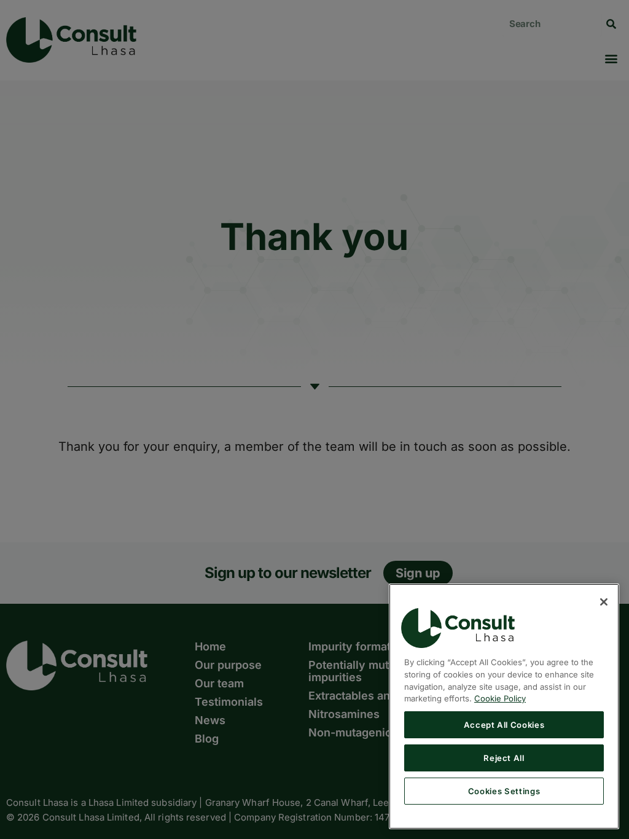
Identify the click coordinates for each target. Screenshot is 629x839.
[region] (504, 706)
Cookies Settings (504, 791)
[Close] (603, 601)
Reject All (504, 758)
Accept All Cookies (504, 725)
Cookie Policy (500, 698)
